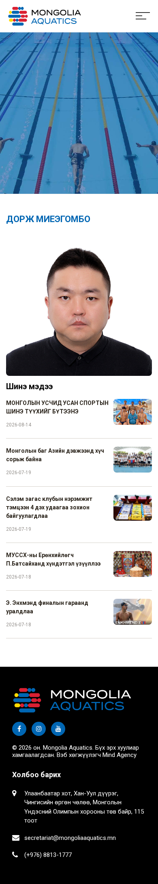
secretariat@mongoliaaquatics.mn (70, 838)
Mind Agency (119, 755)
